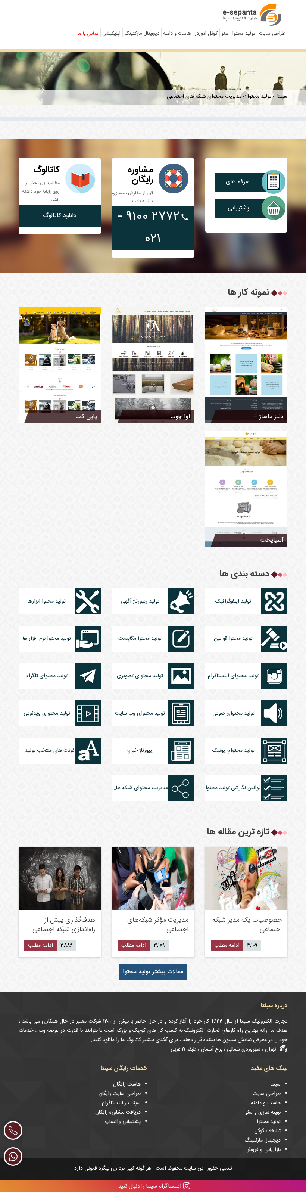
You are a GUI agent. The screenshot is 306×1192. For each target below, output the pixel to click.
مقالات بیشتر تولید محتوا (153, 972)
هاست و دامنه (177, 33)
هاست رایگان (127, 1084)
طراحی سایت (272, 33)
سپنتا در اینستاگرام (121, 1103)
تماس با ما (88, 33)
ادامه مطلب (227, 945)
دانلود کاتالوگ (59, 216)
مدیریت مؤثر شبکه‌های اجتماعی (157, 925)
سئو (225, 33)
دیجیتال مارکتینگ (141, 33)
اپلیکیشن (111, 33)
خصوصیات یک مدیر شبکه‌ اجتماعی (247, 925)
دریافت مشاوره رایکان (118, 1112)
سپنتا (276, 1084)
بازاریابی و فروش (263, 1149)
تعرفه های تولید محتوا (238, 184)
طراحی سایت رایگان (120, 1093)
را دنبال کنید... (147, 1186)
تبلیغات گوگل (268, 1131)
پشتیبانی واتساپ (238, 210)
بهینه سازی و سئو (263, 1112)
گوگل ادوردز (206, 33)
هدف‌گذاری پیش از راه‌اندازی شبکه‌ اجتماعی (63, 925)
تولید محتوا (243, 33)
